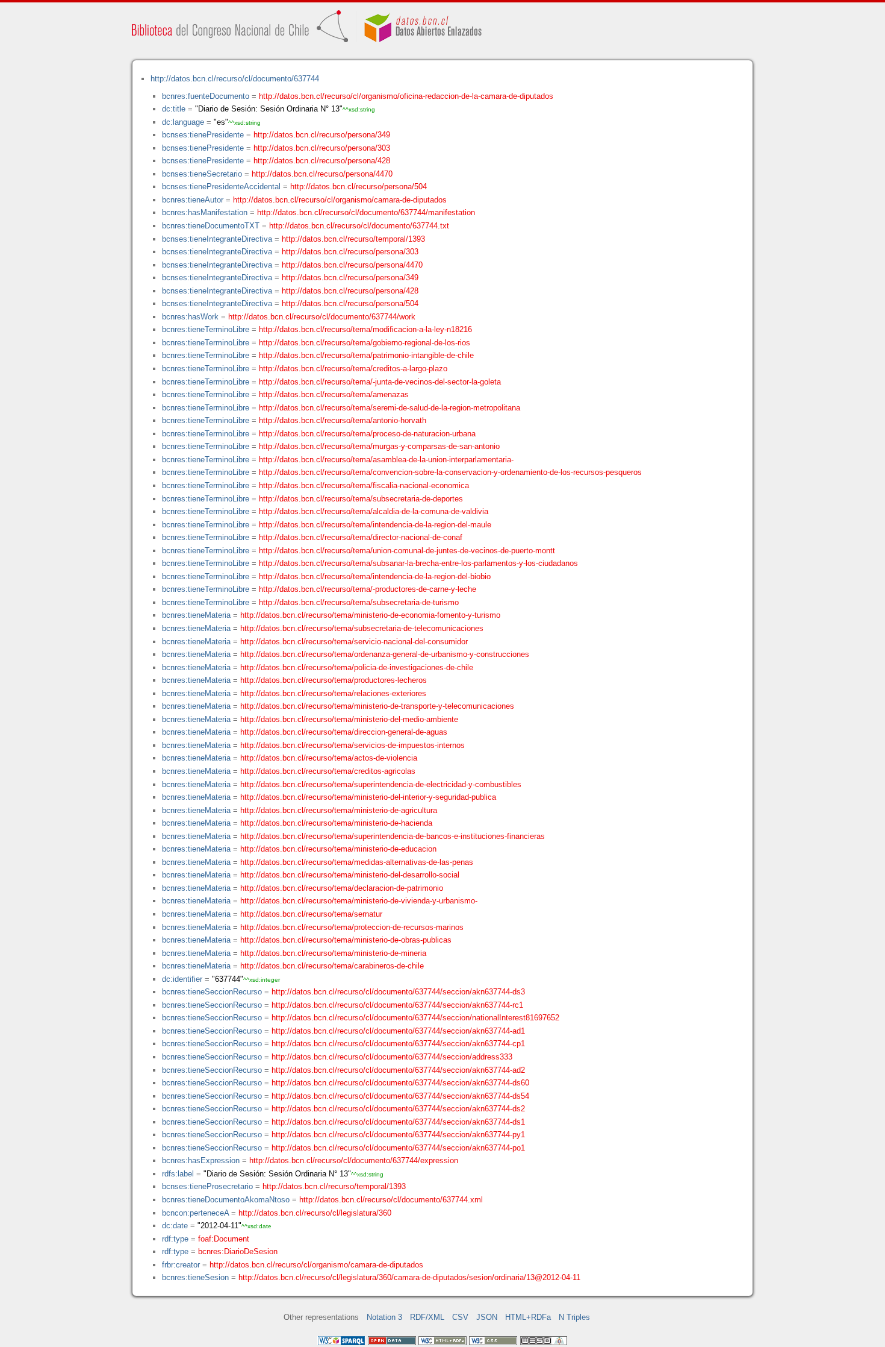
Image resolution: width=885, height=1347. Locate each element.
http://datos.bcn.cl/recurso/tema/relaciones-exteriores (333, 693)
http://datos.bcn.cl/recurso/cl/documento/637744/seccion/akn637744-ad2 (398, 1070)
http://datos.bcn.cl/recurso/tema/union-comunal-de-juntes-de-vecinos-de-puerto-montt (407, 550)
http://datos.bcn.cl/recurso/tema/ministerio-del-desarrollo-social (349, 874)
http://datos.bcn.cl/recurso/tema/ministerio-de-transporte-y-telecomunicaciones (377, 706)
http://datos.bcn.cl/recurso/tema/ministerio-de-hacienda (336, 822)
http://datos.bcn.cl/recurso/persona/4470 (322, 173)
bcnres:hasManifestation (204, 212)
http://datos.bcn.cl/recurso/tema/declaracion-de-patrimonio (341, 888)
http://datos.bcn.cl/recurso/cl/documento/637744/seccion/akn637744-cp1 (398, 1043)
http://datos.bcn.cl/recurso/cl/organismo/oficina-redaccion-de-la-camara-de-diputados (406, 96)
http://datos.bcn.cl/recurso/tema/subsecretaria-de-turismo (359, 602)
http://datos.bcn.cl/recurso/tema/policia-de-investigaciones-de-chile (356, 667)
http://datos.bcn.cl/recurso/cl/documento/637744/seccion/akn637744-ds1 (398, 1121)
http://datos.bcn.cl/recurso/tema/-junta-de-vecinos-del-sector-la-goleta (380, 381)
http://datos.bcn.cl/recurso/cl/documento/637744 (235, 78)
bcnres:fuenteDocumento (205, 96)
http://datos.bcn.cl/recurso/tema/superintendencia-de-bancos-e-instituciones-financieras (392, 836)
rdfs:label (178, 1173)
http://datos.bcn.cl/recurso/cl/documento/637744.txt (359, 225)
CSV (460, 1317)
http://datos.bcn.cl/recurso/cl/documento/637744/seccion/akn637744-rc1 (397, 1004)
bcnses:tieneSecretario (202, 173)
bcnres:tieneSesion (195, 1277)
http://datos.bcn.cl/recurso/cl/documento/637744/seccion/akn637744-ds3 (398, 991)
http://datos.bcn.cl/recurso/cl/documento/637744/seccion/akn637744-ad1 (398, 1030)
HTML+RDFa (528, 1317)
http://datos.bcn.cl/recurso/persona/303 (321, 147)
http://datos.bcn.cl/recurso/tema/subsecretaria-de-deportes (361, 498)
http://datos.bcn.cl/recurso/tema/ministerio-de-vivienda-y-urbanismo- (358, 900)
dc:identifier (182, 979)
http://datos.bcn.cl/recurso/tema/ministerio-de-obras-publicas (346, 939)
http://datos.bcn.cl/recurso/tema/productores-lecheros (333, 680)
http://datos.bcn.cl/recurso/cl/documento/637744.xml (391, 1199)
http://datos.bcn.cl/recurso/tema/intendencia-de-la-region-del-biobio (375, 576)
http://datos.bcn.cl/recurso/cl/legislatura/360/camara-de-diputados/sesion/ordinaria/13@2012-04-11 (409, 1277)
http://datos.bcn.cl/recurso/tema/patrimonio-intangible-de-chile (366, 355)
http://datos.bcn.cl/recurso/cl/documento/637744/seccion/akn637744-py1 (398, 1134)
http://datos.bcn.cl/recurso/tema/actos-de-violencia (328, 757)
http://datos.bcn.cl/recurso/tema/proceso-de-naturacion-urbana (367, 433)
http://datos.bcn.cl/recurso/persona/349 (321, 134)
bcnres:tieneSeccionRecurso (212, 991)
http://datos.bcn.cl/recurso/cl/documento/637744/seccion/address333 (392, 1056)
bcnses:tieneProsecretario (207, 1186)
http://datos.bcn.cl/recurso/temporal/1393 (353, 238)
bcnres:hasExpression (201, 1160)
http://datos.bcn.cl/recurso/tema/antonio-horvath (342, 420)
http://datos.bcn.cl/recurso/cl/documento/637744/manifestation (366, 212)
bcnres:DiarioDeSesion (238, 1251)
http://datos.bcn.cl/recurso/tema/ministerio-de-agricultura (338, 810)
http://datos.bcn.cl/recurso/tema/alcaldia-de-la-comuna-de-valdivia (373, 511)
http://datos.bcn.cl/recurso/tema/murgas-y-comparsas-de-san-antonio (379, 446)
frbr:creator (181, 1264)
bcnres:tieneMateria (196, 615)
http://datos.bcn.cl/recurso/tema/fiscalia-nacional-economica (364, 485)
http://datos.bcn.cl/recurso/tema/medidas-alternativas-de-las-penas (356, 862)
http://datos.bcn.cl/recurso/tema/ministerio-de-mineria (333, 953)
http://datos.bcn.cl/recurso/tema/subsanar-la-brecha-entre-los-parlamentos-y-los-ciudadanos (418, 563)
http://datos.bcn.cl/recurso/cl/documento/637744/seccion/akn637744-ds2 (398, 1108)
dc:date (175, 1225)
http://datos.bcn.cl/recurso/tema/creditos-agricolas (327, 771)
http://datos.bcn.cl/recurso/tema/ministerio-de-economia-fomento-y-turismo (370, 615)
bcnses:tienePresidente (203, 134)
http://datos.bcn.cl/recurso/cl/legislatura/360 (314, 1212)
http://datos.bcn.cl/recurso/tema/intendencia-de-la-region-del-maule (375, 524)
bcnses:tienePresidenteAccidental (221, 186)
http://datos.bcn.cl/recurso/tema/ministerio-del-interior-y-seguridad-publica (368, 797)
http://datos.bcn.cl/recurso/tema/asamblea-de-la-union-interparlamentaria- (386, 459)
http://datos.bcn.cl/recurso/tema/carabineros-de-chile (332, 965)
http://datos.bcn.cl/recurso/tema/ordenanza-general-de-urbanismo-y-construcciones (384, 654)
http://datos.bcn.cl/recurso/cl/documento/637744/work (321, 316)
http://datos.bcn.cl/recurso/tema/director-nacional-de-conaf (360, 537)
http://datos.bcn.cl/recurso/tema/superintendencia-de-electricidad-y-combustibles (380, 784)
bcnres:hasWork (190, 316)
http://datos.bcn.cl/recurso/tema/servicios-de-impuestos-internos (352, 745)
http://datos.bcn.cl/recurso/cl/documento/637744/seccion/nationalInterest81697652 (415, 1017)
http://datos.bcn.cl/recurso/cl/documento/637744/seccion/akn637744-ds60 (400, 1082)
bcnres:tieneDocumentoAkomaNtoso (226, 1199)
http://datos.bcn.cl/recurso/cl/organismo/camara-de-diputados (340, 199)
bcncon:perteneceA (195, 1212)
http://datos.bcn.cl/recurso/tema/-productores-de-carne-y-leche (367, 589)
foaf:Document (223, 1238)
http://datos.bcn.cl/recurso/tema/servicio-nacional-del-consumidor (354, 641)
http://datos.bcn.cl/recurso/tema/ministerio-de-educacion (338, 848)
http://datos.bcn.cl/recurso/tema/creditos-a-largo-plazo (353, 368)
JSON (486, 1317)
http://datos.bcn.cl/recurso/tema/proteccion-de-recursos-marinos (352, 927)
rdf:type (175, 1238)
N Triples (574, 1317)
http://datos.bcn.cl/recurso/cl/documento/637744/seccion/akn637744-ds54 (400, 1096)
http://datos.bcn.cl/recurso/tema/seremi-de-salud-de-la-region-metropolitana (389, 407)
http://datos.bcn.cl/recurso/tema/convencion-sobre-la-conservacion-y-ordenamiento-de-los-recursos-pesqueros (450, 472)
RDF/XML (427, 1317)
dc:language (183, 122)
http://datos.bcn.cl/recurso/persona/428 (321, 160)
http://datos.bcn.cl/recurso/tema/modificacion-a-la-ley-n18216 (365, 329)
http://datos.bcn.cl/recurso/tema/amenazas (334, 394)
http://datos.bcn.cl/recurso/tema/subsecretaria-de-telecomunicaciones (361, 628)
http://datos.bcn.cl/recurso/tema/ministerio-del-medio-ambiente (349, 719)
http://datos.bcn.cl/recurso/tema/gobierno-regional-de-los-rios (364, 342)
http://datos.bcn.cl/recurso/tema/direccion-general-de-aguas (343, 731)
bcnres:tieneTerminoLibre (205, 329)
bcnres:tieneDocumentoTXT (210, 225)
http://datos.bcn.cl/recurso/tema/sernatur (311, 913)
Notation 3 (384, 1317)
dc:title (173, 108)
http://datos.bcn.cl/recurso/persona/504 (358, 186)
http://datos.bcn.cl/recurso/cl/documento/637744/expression (353, 1160)
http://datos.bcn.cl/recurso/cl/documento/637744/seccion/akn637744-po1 (398, 1147)
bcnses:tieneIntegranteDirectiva (217, 238)
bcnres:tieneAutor (192, 199)
